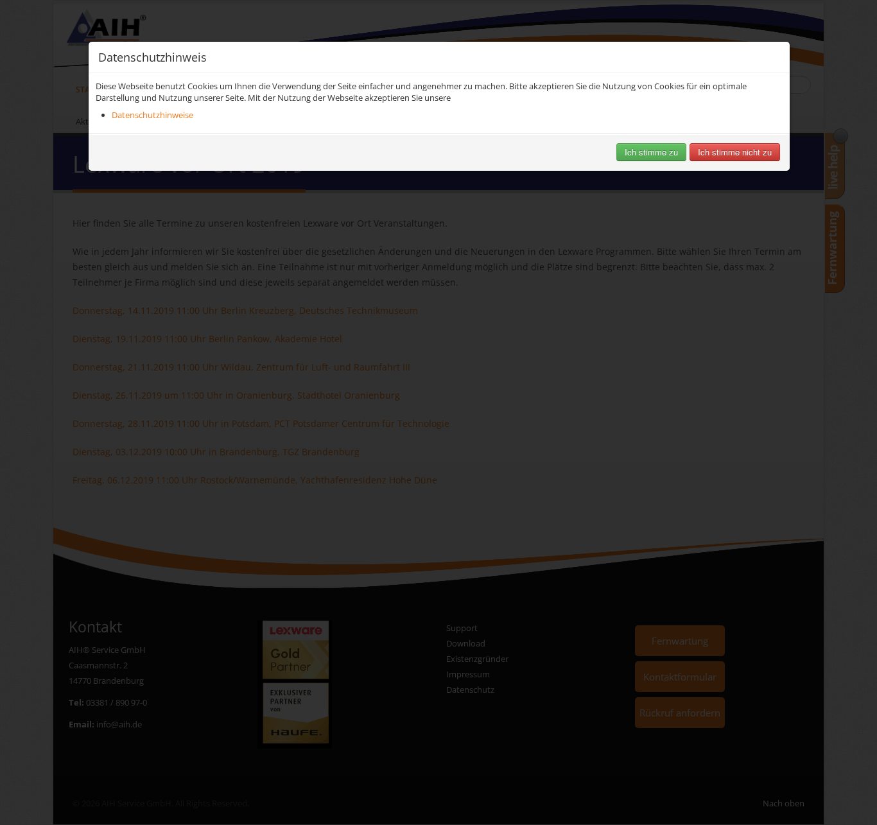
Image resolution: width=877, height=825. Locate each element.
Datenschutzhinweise (152, 115)
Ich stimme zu (651, 152)
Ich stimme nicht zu (735, 152)
